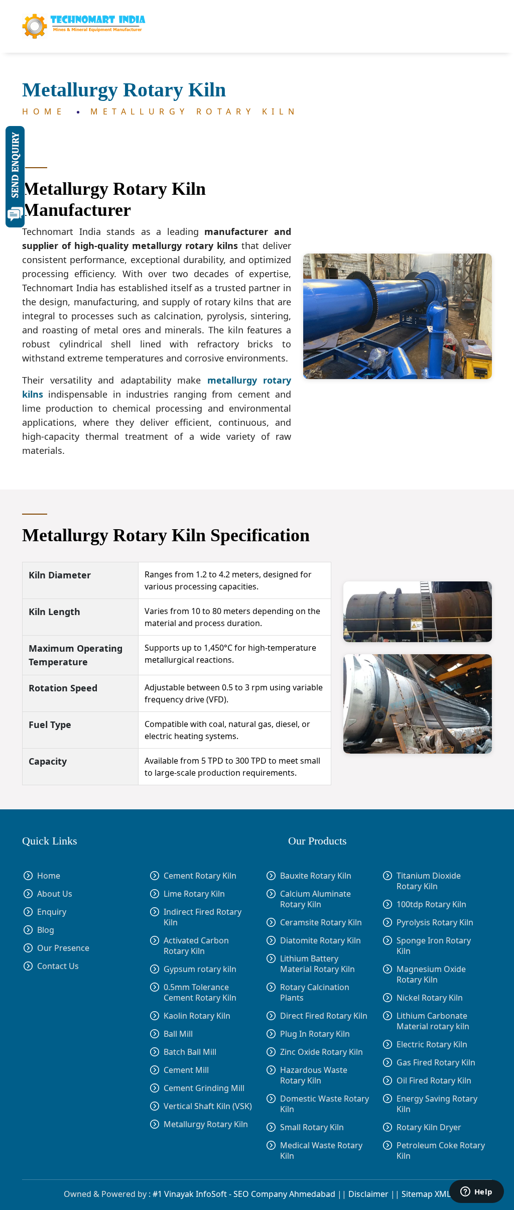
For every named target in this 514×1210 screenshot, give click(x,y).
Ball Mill (178, 1033)
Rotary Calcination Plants (314, 992)
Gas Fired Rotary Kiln (436, 1062)
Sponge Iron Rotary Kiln (434, 945)
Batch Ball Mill (190, 1051)
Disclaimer (368, 1193)
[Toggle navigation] (479, 27)
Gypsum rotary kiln (200, 969)
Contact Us (58, 966)
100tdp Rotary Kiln (431, 904)
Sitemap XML (426, 1193)
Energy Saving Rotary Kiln (437, 1104)
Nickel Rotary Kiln (430, 998)
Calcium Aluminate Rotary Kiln (315, 899)
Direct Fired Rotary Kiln (323, 1016)
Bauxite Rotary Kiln (315, 876)
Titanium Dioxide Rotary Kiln (429, 881)
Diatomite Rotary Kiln (320, 940)
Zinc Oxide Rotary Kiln (321, 1052)
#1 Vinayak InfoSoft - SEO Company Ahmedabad (244, 1193)
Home (47, 111)
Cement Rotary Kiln (200, 876)
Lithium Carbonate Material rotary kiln (433, 1021)
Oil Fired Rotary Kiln (434, 1080)
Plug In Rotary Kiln (315, 1034)
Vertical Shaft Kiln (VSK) (208, 1106)
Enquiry (51, 912)
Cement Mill (186, 1069)
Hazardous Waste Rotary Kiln (313, 1075)
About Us (54, 894)
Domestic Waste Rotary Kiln (324, 1104)
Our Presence (63, 948)
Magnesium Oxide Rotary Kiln (431, 974)
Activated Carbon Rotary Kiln (196, 945)
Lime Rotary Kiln (194, 894)
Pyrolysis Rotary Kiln (435, 922)
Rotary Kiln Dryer (429, 1127)
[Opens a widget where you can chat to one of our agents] (476, 1192)
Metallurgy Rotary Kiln (194, 111)
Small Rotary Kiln (312, 1127)
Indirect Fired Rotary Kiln (202, 917)
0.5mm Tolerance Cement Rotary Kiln (200, 992)
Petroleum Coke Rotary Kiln (441, 1150)
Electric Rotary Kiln (432, 1044)
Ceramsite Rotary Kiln (321, 922)
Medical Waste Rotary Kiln (321, 1150)
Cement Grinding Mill (204, 1088)
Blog (45, 930)
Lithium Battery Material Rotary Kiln (317, 964)
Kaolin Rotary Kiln (197, 1015)
